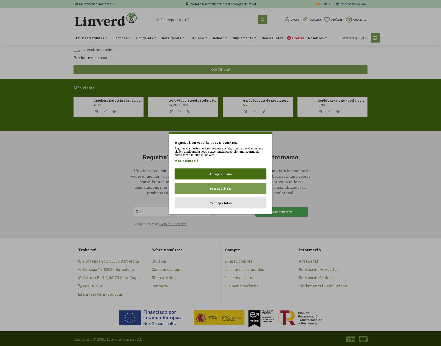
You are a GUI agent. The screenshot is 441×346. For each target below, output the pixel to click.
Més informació (186, 160)
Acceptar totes (220, 174)
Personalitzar (221, 188)
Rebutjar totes (220, 203)
